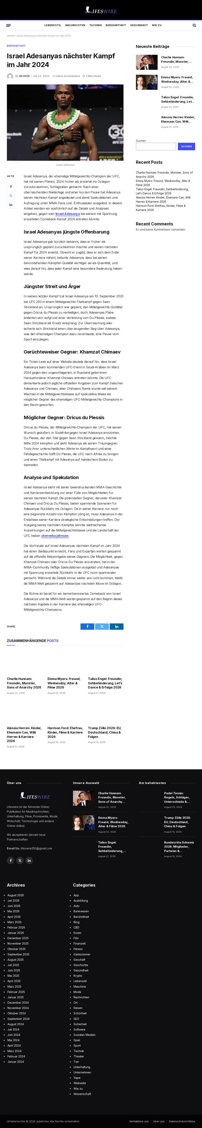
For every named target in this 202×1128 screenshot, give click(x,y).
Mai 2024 (13, 1040)
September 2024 (18, 1018)
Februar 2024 (16, 1056)
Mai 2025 (13, 975)
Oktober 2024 (16, 1013)
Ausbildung (81, 900)
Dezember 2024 (18, 1002)
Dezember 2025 (18, 938)
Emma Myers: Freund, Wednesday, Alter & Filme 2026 (64, 683)
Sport (77, 1045)
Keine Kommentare (68, 76)
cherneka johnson (54, 536)
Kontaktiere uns (139, 1121)
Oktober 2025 (16, 949)
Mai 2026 (13, 911)
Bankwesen (81, 911)
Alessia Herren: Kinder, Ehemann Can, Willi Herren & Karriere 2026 (24, 734)
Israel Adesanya (67, 214)
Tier (76, 1061)
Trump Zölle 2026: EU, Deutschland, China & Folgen (104, 732)
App (76, 895)
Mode (77, 992)
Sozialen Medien (84, 1034)
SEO (76, 1018)
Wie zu (157, 25)
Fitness (78, 949)
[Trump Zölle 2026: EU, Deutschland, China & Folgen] (105, 711)
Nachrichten (75, 25)
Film (76, 938)
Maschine (80, 986)
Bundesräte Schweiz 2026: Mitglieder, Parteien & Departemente (179, 847)
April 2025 (14, 981)
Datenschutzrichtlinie (182, 1121)
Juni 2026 (13, 906)
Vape (77, 1077)
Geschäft (79, 959)
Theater (79, 1056)
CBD (76, 927)
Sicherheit (80, 1024)
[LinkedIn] (11, 204)
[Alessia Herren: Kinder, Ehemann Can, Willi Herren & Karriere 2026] (24, 711)
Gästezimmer (82, 954)
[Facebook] (11, 186)
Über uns (159, 1121)
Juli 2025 (13, 965)
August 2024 (15, 1024)
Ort (76, 1002)
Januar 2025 (15, 997)
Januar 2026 (15, 932)
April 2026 (14, 916)
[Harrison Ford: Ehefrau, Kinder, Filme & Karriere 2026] (65, 711)
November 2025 (18, 943)
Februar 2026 (16, 927)
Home (10, 35)
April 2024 (14, 1045)
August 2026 (15, 895)
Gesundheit (139, 25)
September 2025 (18, 954)
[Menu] (8, 25)
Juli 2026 (13, 900)
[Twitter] (11, 195)
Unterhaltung (82, 1067)
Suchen (141, 140)
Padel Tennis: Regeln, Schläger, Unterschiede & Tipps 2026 (177, 797)
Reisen (78, 1008)
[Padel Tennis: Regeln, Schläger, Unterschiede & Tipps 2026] (150, 798)
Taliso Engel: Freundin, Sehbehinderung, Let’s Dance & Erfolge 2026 (105, 683)
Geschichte (81, 965)
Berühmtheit (116, 25)
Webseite (80, 1083)
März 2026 (14, 922)
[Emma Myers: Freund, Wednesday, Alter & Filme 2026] (65, 662)
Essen (77, 932)
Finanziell (80, 943)
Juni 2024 (13, 1034)
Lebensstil (52, 25)
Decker (24, 76)
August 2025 (15, 959)
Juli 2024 (13, 1029)
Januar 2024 (15, 1061)
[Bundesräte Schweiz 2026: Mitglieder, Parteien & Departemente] (150, 847)
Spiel (77, 1040)
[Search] (194, 25)
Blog (76, 922)
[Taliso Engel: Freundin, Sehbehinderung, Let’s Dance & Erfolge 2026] (105, 662)
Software (79, 1029)
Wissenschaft (82, 1094)
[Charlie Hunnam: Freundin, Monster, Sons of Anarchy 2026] (24, 662)
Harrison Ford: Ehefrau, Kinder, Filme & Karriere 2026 (65, 732)
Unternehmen (82, 1072)
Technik (95, 25)
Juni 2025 (13, 970)
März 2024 (14, 1051)
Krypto (78, 975)
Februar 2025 (16, 992)
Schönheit (80, 1013)
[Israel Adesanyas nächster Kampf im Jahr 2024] (65, 122)
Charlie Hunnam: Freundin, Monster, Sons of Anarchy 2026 (24, 683)
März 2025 (14, 986)
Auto (76, 906)
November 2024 (18, 1008)
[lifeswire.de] (101, 10)
